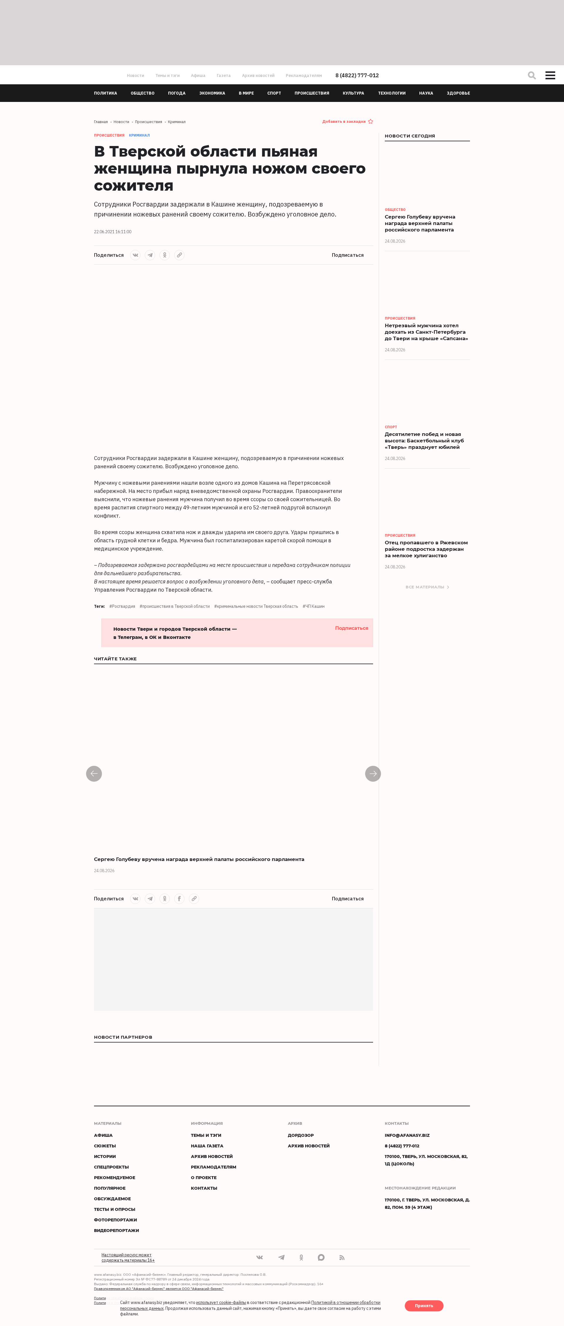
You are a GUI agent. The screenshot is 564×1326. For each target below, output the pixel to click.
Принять (424, 1306)
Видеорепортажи (116, 1230)
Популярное (109, 1188)
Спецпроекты (111, 1167)
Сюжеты (105, 1146)
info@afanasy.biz (407, 1135)
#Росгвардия (122, 606)
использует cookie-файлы (221, 1302)
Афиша (198, 75)
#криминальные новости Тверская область (256, 606)
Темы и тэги (167, 75)
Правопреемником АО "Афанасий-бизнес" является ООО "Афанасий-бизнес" (159, 1288)
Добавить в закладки (344, 121)
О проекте (203, 1177)
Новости (135, 75)
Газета (224, 75)
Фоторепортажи (115, 1220)
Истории (105, 1156)
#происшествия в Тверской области (175, 606)
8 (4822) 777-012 (357, 75)
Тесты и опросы (114, 1209)
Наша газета (207, 1146)
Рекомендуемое (114, 1177)
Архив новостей (258, 75)
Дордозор (301, 1135)
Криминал (139, 135)
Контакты (204, 1188)
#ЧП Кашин (314, 606)
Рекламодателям (304, 75)
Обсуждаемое (112, 1198)
